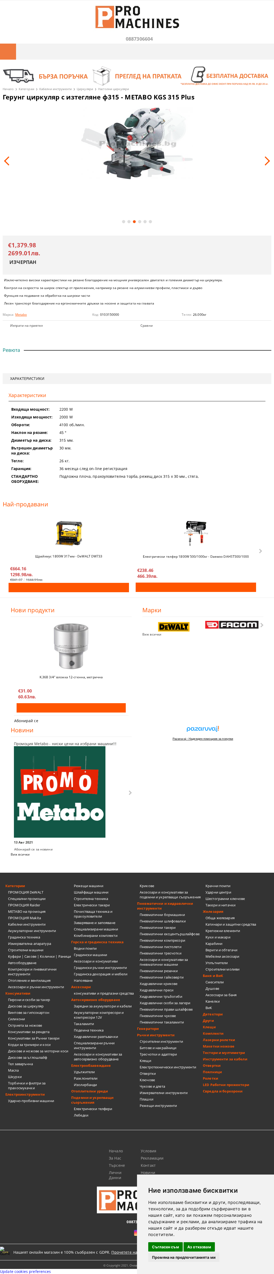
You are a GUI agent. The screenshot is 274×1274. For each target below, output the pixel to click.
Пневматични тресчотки (160, 953)
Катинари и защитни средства (231, 924)
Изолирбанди (85, 1084)
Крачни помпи (218, 885)
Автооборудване (22, 962)
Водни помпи (85, 948)
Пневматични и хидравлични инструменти (165, 906)
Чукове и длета (152, 1086)
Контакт (148, 1165)
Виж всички (151, 634)
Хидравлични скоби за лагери (165, 1002)
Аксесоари (81, 986)
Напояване (83, 980)
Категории (26, 89)
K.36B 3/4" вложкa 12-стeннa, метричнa (71, 677)
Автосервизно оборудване (95, 999)
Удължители (84, 1071)
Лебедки (81, 1115)
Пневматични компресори (162, 940)
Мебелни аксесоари (222, 956)
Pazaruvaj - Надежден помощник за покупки (203, 738)
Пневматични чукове (158, 1015)
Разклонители (86, 1078)
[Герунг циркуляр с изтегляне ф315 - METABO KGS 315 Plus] (137, 143)
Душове (212, 988)
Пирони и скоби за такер (29, 999)
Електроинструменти (25, 1094)
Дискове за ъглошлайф (27, 1057)
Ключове (147, 1079)
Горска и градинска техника (97, 942)
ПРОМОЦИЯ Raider (24, 905)
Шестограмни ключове (225, 898)
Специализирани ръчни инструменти (94, 1045)
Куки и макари (218, 937)
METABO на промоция (26, 911)
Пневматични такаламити (162, 1022)
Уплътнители (217, 962)
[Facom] (232, 625)
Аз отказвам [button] (199, 1247)
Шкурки (15, 1076)
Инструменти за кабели (225, 1059)
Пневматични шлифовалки (163, 921)
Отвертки (148, 1073)
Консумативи (17, 993)
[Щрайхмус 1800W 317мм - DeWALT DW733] (68, 533)
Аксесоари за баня (221, 994)
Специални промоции (26, 898)
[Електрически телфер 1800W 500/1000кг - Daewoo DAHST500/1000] (195, 533)
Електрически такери (92, 905)
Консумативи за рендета (29, 1031)
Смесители (215, 982)
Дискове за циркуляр (26, 1006)
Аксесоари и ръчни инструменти (36, 986)
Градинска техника (24, 937)
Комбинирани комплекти (95, 935)
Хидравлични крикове (158, 983)
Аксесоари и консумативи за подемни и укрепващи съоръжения (170, 894)
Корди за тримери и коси (29, 1044)
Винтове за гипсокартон (28, 1012)
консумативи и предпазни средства (104, 993)
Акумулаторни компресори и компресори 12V (99, 1015)
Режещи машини (88, 885)
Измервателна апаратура (29, 943)
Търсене (117, 1165)
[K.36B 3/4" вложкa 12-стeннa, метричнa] (71, 646)
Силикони (16, 1019)
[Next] (265, 160)
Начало (8, 89)
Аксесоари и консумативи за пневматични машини (164, 962)
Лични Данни (115, 1175)
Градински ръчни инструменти (100, 967)
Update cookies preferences (25, 1271)
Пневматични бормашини (162, 914)
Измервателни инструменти (164, 1092)
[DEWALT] (174, 627)
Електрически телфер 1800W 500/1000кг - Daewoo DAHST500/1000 (196, 556)
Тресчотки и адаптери (158, 1054)
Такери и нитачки (220, 905)
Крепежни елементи (223, 930)
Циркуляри (85, 89)
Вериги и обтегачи (221, 950)
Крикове (147, 885)
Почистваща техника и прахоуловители (93, 914)
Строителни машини (25, 950)
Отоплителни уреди (89, 1091)
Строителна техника (91, 898)
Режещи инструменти (158, 1105)
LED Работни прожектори (226, 1084)
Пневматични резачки (159, 970)
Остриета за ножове (25, 1025)
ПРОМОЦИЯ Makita (24, 917)
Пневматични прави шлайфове (166, 1009)
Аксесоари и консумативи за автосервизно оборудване (98, 1056)
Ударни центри (218, 892)
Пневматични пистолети (160, 946)
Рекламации (152, 1158)
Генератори (148, 1028)
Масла (13, 1070)
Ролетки (210, 1078)
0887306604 (139, 39)
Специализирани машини (96, 929)
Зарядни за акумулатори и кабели (103, 1006)
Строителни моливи (222, 969)
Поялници (212, 1071)
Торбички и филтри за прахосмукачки (27, 1085)
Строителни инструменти (161, 1041)
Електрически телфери (93, 1108)
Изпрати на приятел (26, 325)
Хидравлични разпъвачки (96, 1036)
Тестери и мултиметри (224, 1052)
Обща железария (220, 917)
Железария (213, 911)
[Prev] (8, 160)
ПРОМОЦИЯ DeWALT (25, 892)
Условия (148, 1150)
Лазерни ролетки (219, 1039)
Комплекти (213, 1033)
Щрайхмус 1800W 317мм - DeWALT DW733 (68, 556)
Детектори (213, 1014)
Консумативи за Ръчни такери (34, 1038)
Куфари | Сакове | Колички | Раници (39, 956)
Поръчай (69, 587)
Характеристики (27, 378)
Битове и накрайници (158, 1047)
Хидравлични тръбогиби (161, 996)
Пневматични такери (158, 927)
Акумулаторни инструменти (32, 930)
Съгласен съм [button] (165, 1247)
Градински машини (90, 954)
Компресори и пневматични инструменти (32, 971)
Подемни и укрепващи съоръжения (92, 1100)
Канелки (213, 1001)
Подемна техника (89, 1030)
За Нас (115, 1158)
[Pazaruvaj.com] (203, 731)
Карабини (214, 943)
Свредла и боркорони (222, 1091)
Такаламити (84, 1023)
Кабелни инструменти (55, 89)
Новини (148, 1172)
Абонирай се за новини (33, 849)
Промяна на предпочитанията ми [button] (184, 1257)
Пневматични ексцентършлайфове (170, 934)
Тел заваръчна (20, 1063)
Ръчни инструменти (155, 1035)
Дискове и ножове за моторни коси (38, 1051)
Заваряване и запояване (94, 922)
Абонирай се (26, 720)
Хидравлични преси (156, 990)
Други (208, 1020)
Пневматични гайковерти (162, 977)
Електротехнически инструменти (168, 1067)
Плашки (146, 1099)
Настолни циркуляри (113, 89)
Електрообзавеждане (91, 1065)
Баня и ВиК (213, 975)
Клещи (145, 1060)
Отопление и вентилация (29, 980)
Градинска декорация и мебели (100, 974)
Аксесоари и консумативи (96, 961)
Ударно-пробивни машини (31, 1100)
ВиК (209, 1007)
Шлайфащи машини (91, 892)
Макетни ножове (218, 1046)
